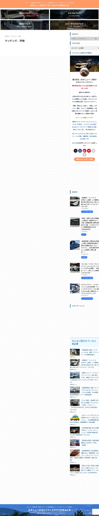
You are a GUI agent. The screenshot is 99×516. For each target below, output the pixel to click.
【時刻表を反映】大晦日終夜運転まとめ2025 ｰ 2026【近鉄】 (90, 443)
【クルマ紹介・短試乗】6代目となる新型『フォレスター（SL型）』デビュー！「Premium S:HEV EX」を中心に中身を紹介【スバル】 (84, 404)
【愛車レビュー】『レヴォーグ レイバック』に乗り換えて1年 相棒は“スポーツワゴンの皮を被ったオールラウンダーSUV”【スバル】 (84, 377)
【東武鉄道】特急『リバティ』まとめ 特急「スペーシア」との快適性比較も (90, 352)
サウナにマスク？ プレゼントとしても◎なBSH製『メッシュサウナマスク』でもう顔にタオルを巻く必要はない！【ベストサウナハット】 (90, 289)
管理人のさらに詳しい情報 (84, 159)
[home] (84, 155)
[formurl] (93, 151)
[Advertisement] (84, 177)
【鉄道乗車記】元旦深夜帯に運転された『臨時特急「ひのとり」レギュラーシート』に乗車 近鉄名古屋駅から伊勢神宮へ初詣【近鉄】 (84, 455)
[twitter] (76, 151)
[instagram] (84, 151)
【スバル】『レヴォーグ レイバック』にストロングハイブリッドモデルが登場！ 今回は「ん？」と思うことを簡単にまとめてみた (90, 268)
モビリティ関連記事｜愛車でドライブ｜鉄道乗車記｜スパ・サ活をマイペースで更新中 (49, 507)
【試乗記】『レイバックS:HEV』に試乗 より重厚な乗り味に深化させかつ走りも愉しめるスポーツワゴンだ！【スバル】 (90, 202)
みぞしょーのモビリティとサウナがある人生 (49, 5)
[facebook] (80, 151)
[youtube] (89, 151)
